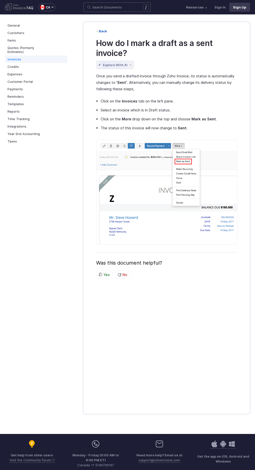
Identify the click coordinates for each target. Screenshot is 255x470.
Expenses (14, 74)
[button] (44, 7)
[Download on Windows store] (232, 446)
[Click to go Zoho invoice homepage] (15, 7)
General (13, 25)
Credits (13, 67)
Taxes (12, 141)
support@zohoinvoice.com (159, 460)
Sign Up (239, 7)
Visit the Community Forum (30, 460)
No (124, 274)
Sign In (220, 7)
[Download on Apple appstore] (223, 446)
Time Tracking (18, 119)
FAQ (30, 8)
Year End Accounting (23, 134)
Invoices (14, 59)
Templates (15, 104)
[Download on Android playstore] (214, 446)
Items (11, 40)
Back (103, 31)
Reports (13, 111)
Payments (15, 89)
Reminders (15, 96)
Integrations (16, 126)
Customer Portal (20, 82)
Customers (15, 33)
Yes (106, 274)
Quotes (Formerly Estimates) (20, 50)
